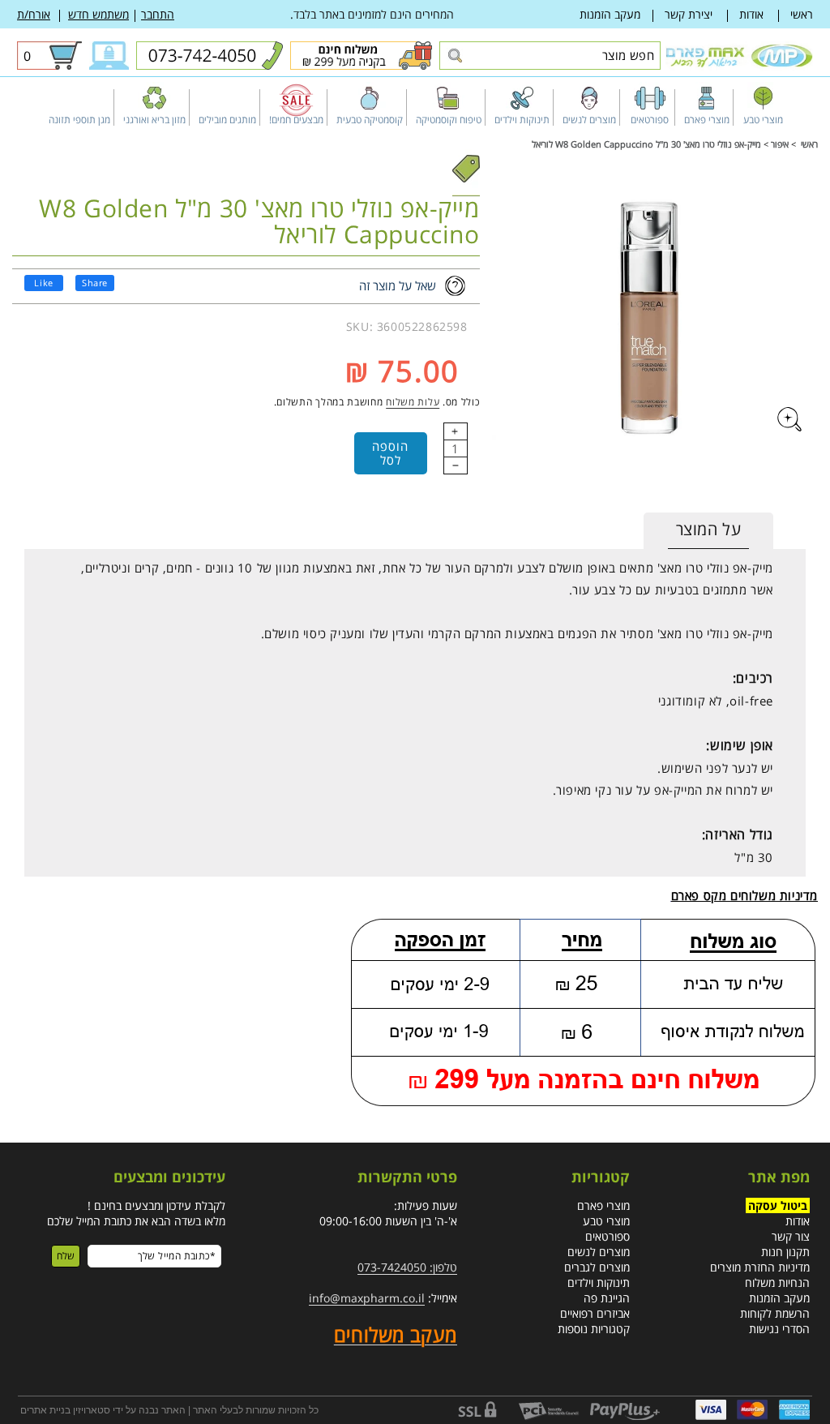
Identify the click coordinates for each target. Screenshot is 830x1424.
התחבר (157, 14)
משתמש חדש (98, 14)
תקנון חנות (785, 1251)
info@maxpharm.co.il (367, 1298)
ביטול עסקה (777, 1205)
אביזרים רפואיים (595, 1313)
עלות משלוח (412, 402)
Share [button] (95, 283)
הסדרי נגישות (779, 1328)
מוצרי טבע (606, 1221)
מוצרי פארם (603, 1205)
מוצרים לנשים (598, 1251)
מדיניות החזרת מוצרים (760, 1267)
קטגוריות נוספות (594, 1328)
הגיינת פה (607, 1298)
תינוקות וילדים (598, 1282)
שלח (66, 1256)
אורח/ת (33, 14)
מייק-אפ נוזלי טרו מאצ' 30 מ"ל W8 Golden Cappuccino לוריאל (646, 144)
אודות (751, 14)
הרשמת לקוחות (775, 1313)
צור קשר (791, 1236)
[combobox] (550, 55)
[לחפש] (454, 56)
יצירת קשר (688, 14)
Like (43, 283)
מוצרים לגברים (597, 1267)
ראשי (801, 14)
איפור (780, 144)
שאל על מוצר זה (397, 285)
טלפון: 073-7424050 (407, 1267)
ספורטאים (607, 1236)
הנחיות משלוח (777, 1282)
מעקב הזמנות (610, 14)
